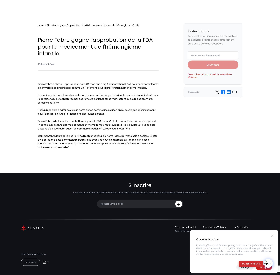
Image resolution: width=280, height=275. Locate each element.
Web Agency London (36, 254)
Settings (245, 267)
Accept (263, 267)
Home (41, 25)
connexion (30, 262)
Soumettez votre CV (185, 231)
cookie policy (235, 254)
